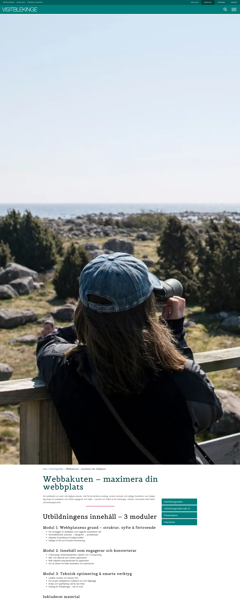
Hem (45, 469)
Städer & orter (34, 2)
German (221, 2)
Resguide (21, 2)
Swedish (208, 2)
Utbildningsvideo (173, 501)
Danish (234, 2)
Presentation (171, 515)
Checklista (169, 522)
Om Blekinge (9, 2)
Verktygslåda (56, 469)
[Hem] (19, 9)
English (194, 2)
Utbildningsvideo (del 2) (177, 508)
